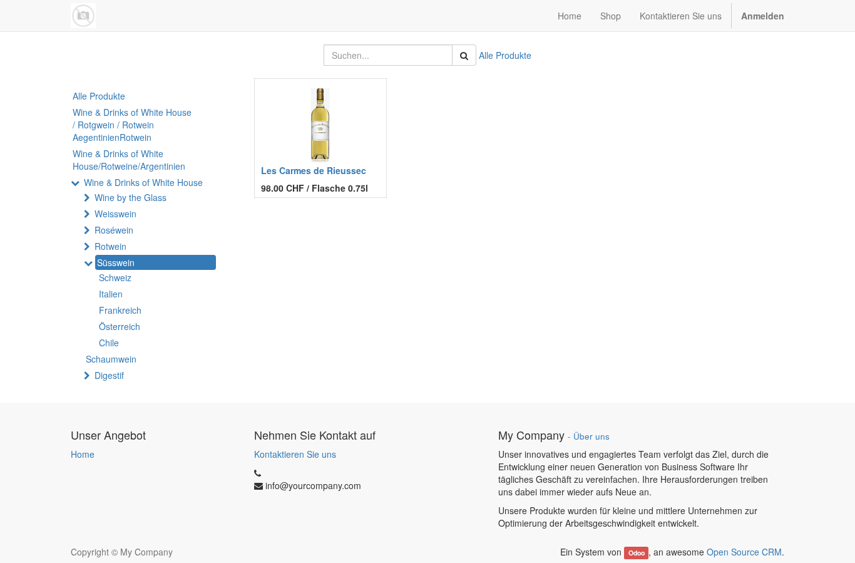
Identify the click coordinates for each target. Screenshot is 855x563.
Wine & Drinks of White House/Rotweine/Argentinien (129, 159)
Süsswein (116, 262)
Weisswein (115, 213)
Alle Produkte (505, 55)
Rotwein (110, 246)
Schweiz (115, 277)
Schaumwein (111, 359)
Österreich (119, 326)
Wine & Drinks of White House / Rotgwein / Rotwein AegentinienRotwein (132, 124)
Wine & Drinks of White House (143, 182)
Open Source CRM (744, 551)
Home (83, 454)
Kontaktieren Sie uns (295, 454)
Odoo (636, 552)
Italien (111, 293)
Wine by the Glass (130, 197)
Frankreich (120, 310)
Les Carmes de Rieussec (313, 170)
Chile (109, 342)
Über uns (591, 436)
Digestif (109, 375)
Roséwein (114, 230)
